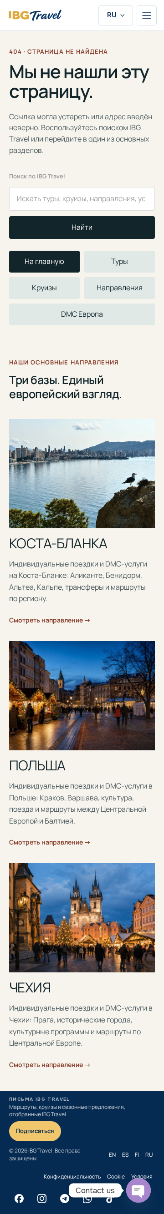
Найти (82, 227)
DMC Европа (82, 314)
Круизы (44, 288)
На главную (44, 261)
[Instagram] (42, 1199)
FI (137, 1154)
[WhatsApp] (87, 1199)
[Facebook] (19, 1199)
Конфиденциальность (72, 1176)
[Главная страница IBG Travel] (35, 15)
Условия (142, 1176)
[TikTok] (110, 1199)
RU (112, 15)
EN (112, 1154)
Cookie (116, 1176)
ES (125, 1154)
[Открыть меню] (147, 15)
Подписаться (35, 1131)
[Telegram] (65, 1199)
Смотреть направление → (50, 620)
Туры (119, 261)
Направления (120, 288)
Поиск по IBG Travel (37, 176)
